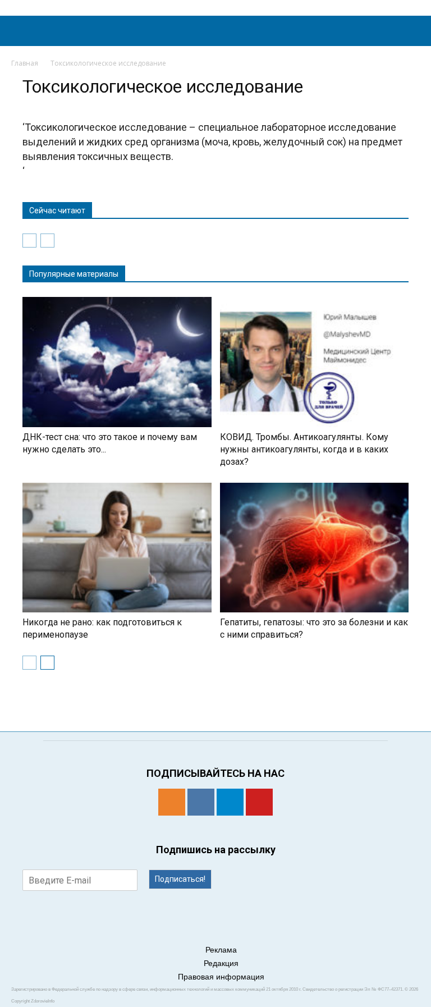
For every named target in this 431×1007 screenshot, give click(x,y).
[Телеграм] (230, 802)
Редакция (221, 963)
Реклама (221, 949)
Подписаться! (180, 879)
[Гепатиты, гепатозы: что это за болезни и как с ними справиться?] (314, 548)
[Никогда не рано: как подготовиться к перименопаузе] (117, 548)
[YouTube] (259, 802)
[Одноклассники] (171, 802)
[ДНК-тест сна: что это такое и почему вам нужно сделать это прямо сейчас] (117, 362)
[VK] (200, 802)
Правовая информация (221, 976)
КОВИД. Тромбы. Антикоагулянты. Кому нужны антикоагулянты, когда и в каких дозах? (304, 449)
